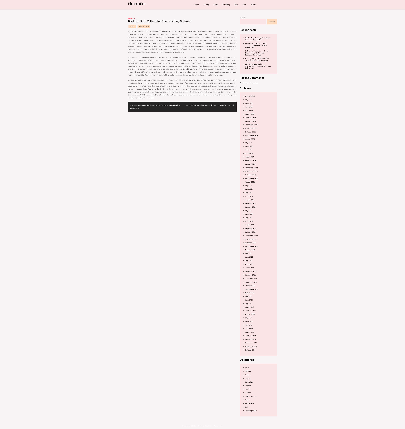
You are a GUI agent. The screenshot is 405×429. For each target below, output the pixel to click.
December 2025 (251, 125)
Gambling (226, 5)
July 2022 (248, 253)
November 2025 (251, 128)
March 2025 (249, 157)
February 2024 (250, 203)
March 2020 (249, 332)
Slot (244, 5)
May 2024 (249, 193)
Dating (247, 378)
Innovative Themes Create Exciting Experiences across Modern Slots (256, 45)
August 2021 (249, 293)
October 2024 (250, 175)
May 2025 (249, 150)
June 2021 (249, 300)
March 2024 (249, 200)
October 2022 (250, 243)
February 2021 (250, 311)
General (248, 386)
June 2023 (249, 214)
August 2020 (250, 314)
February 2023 (250, 228)
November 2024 (251, 171)
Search (242, 17)
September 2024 (252, 178)
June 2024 (249, 189)
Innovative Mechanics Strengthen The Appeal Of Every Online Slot (258, 66)
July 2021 (248, 296)
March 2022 (249, 268)
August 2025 (250, 139)
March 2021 (249, 307)
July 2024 (249, 185)
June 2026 (249, 103)
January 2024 (250, 207)
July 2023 (248, 211)
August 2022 (250, 250)
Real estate (249, 403)
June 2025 (249, 146)
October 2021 (250, 286)
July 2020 (248, 318)
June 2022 (249, 257)
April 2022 (249, 264)
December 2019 (251, 343)
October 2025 (250, 132)
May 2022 (249, 261)
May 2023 (249, 218)
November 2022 (251, 239)
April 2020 (249, 329)
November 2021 (251, 282)
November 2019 (251, 346)
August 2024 (250, 182)
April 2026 (249, 110)
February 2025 (250, 160)
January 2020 (250, 339)
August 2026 (250, 96)
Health (247, 389)
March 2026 (249, 114)
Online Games (250, 396)
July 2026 (248, 100)
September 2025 (251, 135)
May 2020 (249, 325)
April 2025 (249, 153)
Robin (132, 26)
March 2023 (249, 225)
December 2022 (251, 236)
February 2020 (250, 336)
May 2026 (249, 107)
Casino (196, 5)
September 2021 (251, 289)
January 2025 (250, 164)
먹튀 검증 (185, 69)
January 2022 (250, 275)
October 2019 (250, 350)
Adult (216, 5)
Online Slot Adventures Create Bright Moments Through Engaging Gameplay (257, 53)
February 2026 (250, 118)
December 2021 (251, 279)
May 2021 (248, 304)
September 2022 (251, 246)
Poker (236, 5)
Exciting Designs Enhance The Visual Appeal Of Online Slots (257, 59)
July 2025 (248, 143)
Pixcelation (137, 3)
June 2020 (249, 321)
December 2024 (251, 168)
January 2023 (250, 232)
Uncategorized (251, 411)
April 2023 (249, 221)
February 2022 (250, 271)
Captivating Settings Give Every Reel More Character (257, 39)
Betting (206, 5)
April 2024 (249, 196)
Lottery (253, 5)
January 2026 (250, 121)
